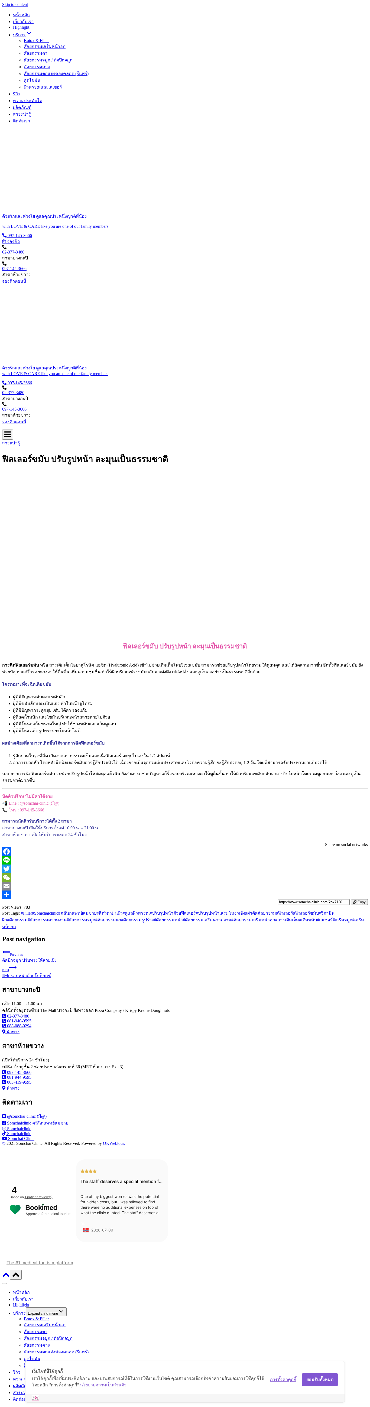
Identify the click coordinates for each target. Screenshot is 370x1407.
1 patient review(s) (39, 1197)
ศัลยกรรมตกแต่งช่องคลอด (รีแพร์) (56, 73)
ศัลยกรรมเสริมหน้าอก (45, 46)
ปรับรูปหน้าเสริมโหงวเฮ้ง (220, 913)
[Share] (185, 895)
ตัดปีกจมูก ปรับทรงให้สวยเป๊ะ (29, 958)
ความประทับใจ (27, 100)
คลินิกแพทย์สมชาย (77, 913)
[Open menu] (7, 435)
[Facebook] (185, 851)
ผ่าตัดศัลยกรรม (260, 913)
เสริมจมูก (342, 920)
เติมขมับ (308, 920)
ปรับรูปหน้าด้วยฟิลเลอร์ (173, 913)
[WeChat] (185, 877)
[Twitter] (185, 869)
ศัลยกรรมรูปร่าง (137, 920)
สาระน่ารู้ (22, 114)
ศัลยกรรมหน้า (168, 920)
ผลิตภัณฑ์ (22, 107)
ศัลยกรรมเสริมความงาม (207, 920)
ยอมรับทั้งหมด (319, 1379)
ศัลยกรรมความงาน (47, 920)
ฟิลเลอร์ (284, 913)
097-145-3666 (14, 268)
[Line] (185, 860)
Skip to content (15, 4)
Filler (26, 913)
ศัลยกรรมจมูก (81, 920)
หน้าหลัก (21, 14)
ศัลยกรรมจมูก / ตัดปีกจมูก (48, 60)
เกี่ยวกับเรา (23, 21)
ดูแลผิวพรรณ (136, 913)
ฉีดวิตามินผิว (109, 913)
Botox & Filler (36, 40)
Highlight (21, 27)
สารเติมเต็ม (287, 920)
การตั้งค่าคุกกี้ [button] (283, 1379)
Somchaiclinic (45, 913)
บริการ (19, 1313)
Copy (361, 902)
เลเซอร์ (325, 920)
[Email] (185, 886)
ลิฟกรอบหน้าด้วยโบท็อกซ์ (26, 973)
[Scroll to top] (6, 1276)
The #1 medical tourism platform (40, 1262)
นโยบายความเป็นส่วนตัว (103, 1384)
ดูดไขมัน (32, 80)
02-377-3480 (13, 252)
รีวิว (16, 94)
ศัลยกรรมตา (35, 53)
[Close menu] (4, 1283)
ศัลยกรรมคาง (37, 66)
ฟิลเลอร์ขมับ (306, 913)
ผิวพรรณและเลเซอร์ (43, 87)
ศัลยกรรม (17, 920)
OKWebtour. (114, 1143)
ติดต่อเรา (21, 121)
